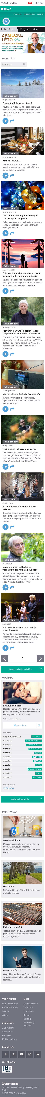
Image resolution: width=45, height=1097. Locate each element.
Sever (38, 773)
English (5, 1090)
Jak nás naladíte (31, 1003)
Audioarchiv (29, 14)
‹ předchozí (4, 658)
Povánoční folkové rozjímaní (17, 103)
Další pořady (10, 812)
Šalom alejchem (11, 840)
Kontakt (27, 1019)
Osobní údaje (16, 1088)
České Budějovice (33, 741)
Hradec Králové (34, 745)
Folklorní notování (12, 927)
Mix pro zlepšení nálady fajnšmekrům (21, 394)
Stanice (5, 1011)
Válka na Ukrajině (10, 1003)
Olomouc (37, 757)
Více (36, 29)
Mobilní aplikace (9, 1039)
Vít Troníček (8, 788)
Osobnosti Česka (12, 970)
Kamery (40, 14)
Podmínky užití (31, 1088)
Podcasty (6, 1035)
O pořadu (7, 678)
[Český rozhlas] (9, 3)
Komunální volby (10, 1007)
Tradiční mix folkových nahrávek (19, 449)
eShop (5, 1015)
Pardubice (36, 737)
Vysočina (37, 777)
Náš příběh (8, 886)
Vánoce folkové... (11, 160)
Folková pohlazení (12, 705)
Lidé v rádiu (29, 1011)
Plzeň (38, 765)
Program (17, 14)
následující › (40, 658)
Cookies (5, 1088)
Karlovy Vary (35, 749)
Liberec (37, 753)
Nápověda (28, 1007)
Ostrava (37, 761)
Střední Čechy (34, 769)
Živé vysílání (8, 1028)
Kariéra (27, 1015)
